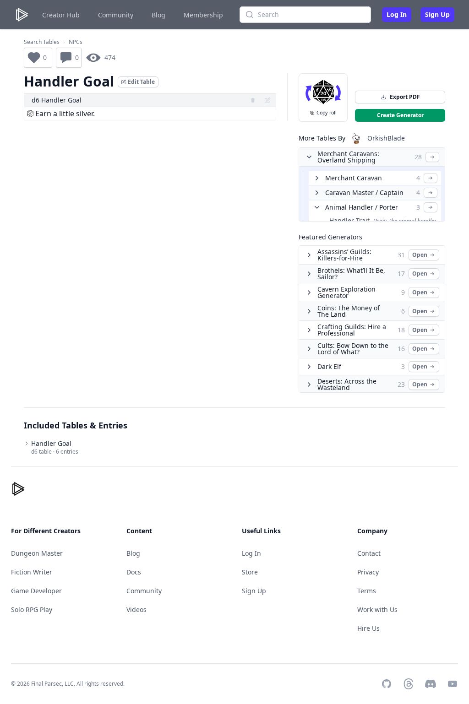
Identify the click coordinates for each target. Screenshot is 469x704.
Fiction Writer (31, 572)
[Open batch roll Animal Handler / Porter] (430, 207)
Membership (203, 15)
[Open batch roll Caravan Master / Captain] (430, 193)
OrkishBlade (386, 138)
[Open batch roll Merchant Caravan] (430, 178)
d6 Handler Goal (57, 100)
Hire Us (368, 628)
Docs (133, 572)
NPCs (75, 42)
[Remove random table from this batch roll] (252, 100)
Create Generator (400, 115)
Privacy (368, 572)
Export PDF (405, 97)
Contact (369, 553)
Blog (158, 15)
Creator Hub (61, 15)
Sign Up (437, 14)
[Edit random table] (267, 100)
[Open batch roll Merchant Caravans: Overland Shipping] (432, 157)
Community (115, 15)
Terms (366, 590)
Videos (136, 609)
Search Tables (42, 42)
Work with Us (377, 609)
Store (250, 572)
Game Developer (36, 590)
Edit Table (141, 82)
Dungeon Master (37, 553)
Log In (397, 14)
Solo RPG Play (31, 609)
